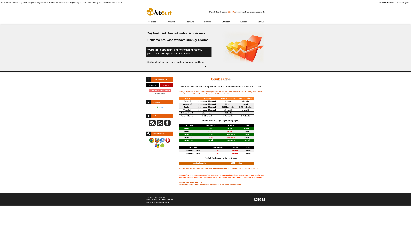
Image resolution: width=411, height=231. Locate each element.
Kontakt (261, 22)
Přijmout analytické (386, 2)
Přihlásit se (152, 85)
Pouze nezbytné (403, 2)
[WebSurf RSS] (256, 199)
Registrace (151, 22)
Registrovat (166, 85)
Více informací (117, 2)
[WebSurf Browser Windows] (157, 145)
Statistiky (226, 22)
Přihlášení (171, 22)
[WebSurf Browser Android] (162, 145)
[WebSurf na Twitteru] (259, 199)
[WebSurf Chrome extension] (151, 140)
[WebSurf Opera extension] (167, 140)
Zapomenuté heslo (159, 93)
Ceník (167, 202)
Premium (190, 22)
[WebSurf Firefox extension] (157, 140)
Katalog (243, 22)
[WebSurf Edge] (162, 140)
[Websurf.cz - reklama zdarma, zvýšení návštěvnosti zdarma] (159, 12)
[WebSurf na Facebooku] (263, 199)
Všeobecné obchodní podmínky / (155, 202)
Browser (207, 22)
